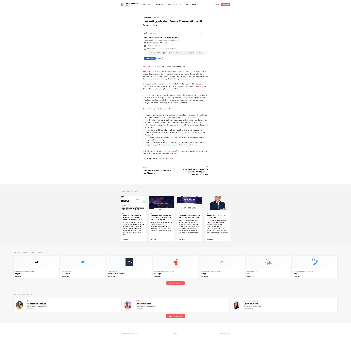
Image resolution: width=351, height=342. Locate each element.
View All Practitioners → (175, 316)
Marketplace (160, 4)
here (171, 158)
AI (155, 17)
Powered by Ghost (225, 333)
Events (194, 4)
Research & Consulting (174, 4)
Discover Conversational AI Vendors (28, 252)
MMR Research (148, 66)
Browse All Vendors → (175, 283)
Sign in (217, 4)
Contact (151, 4)
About (144, 4)
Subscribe (226, 4)
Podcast (186, 4)
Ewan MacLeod (148, 17)
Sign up (175, 333)
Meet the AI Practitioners (24, 295)
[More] (199, 4)
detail (199, 86)
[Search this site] (211, 4)
